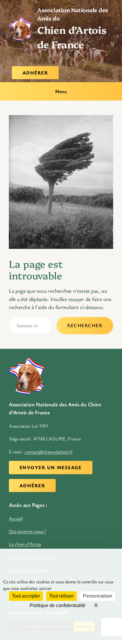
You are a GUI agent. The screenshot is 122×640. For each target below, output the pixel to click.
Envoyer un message (51, 467)
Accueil (16, 518)
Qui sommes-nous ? (27, 531)
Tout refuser (61, 595)
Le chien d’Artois (25, 544)
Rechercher (84, 325)
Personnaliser (97, 595)
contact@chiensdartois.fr (49, 451)
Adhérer (35, 72)
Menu (61, 91)
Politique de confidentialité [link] (57, 605)
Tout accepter (26, 595)
